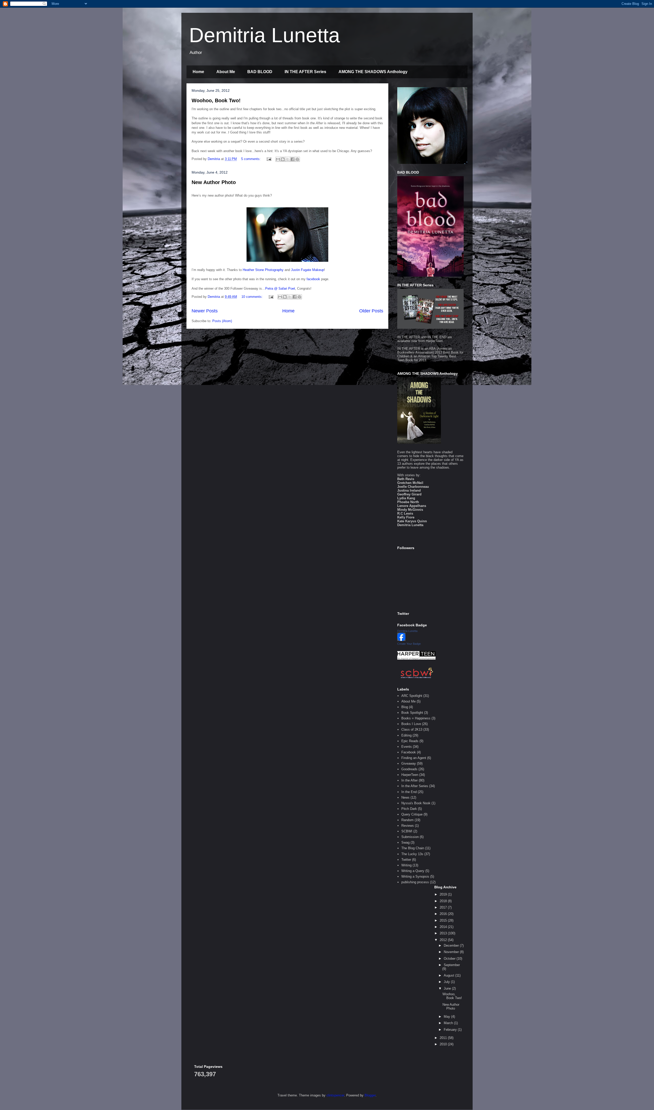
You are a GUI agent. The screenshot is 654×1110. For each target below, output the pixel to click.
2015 (444, 920)
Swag (405, 842)
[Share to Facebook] (292, 159)
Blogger (370, 1095)
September (452, 965)
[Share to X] (287, 159)
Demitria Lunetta (264, 35)
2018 (444, 901)
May (447, 1016)
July (447, 982)
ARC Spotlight (411, 696)
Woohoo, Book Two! (216, 100)
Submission (410, 837)
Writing (406, 865)
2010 (444, 1044)
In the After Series (414, 786)
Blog (404, 707)
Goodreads (409, 769)
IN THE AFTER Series (305, 72)
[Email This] (278, 159)
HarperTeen (434, 341)
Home (198, 72)
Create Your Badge (409, 643)
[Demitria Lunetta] (401, 640)
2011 (444, 1038)
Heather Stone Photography (263, 270)
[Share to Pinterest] (297, 159)
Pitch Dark (409, 809)
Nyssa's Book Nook (415, 803)
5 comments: (251, 159)
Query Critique (412, 814)
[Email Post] (268, 159)
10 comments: (252, 297)
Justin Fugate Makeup (307, 270)
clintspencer (335, 1095)
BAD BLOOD (259, 72)
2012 (444, 940)
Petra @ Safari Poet (280, 288)
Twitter (406, 860)
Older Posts (371, 310)
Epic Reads (409, 741)
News (405, 797)
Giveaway (408, 763)
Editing (406, 735)
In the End (409, 792)
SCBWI (406, 831)
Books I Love (411, 724)
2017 (444, 907)
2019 (444, 894)
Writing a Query (412, 871)
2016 (444, 914)
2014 (444, 927)
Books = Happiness (415, 718)
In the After (409, 780)
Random (407, 820)
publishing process (415, 882)
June (448, 988)
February (451, 1030)
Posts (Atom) (222, 321)
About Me (225, 72)
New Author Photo (214, 182)
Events (406, 747)
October (450, 958)
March (449, 1023)
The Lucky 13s (412, 854)
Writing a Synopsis (415, 876)
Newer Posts (205, 310)
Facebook (408, 752)
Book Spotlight (412, 713)
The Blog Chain (412, 848)
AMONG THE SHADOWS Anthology (372, 72)
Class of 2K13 (411, 729)
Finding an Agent (413, 758)
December (452, 945)
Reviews (407, 826)
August (449, 975)
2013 (444, 933)
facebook (313, 279)
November (452, 952)
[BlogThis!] (282, 159)
